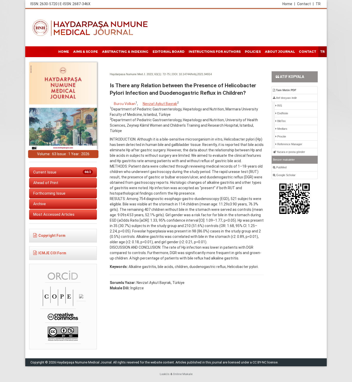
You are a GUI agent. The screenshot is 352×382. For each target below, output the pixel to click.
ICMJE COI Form (52, 253)
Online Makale (182, 374)
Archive (39, 204)
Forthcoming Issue (49, 193)
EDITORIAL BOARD (169, 52)
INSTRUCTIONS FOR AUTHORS (215, 52)
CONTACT (307, 52)
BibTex (281, 121)
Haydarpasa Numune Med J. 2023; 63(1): (136, 74)
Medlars (281, 128)
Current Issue (62, 172)
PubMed (281, 167)
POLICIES (253, 52)
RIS (279, 105)
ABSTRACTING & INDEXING (125, 52)
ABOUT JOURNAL (280, 52)
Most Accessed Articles (53, 214)
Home (288, 4)
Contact (305, 4)
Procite (281, 136)
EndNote (282, 113)
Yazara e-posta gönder (290, 151)
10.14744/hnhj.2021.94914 (195, 74)
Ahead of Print (45, 182)
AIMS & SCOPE (85, 52)
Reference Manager (289, 144)
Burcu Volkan (125, 104)
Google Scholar (285, 175)
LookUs (165, 374)
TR (318, 4)
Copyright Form (51, 235)
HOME (63, 52)
